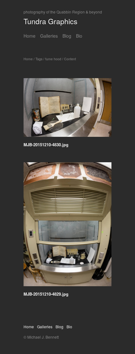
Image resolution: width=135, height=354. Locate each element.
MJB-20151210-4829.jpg (46, 294)
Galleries (49, 36)
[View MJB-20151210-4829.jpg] (67, 226)
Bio (79, 36)
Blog (66, 36)
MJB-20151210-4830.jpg (46, 145)
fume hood (53, 58)
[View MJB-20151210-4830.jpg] (67, 109)
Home (29, 36)
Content (70, 58)
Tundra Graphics (51, 21)
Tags (38, 58)
